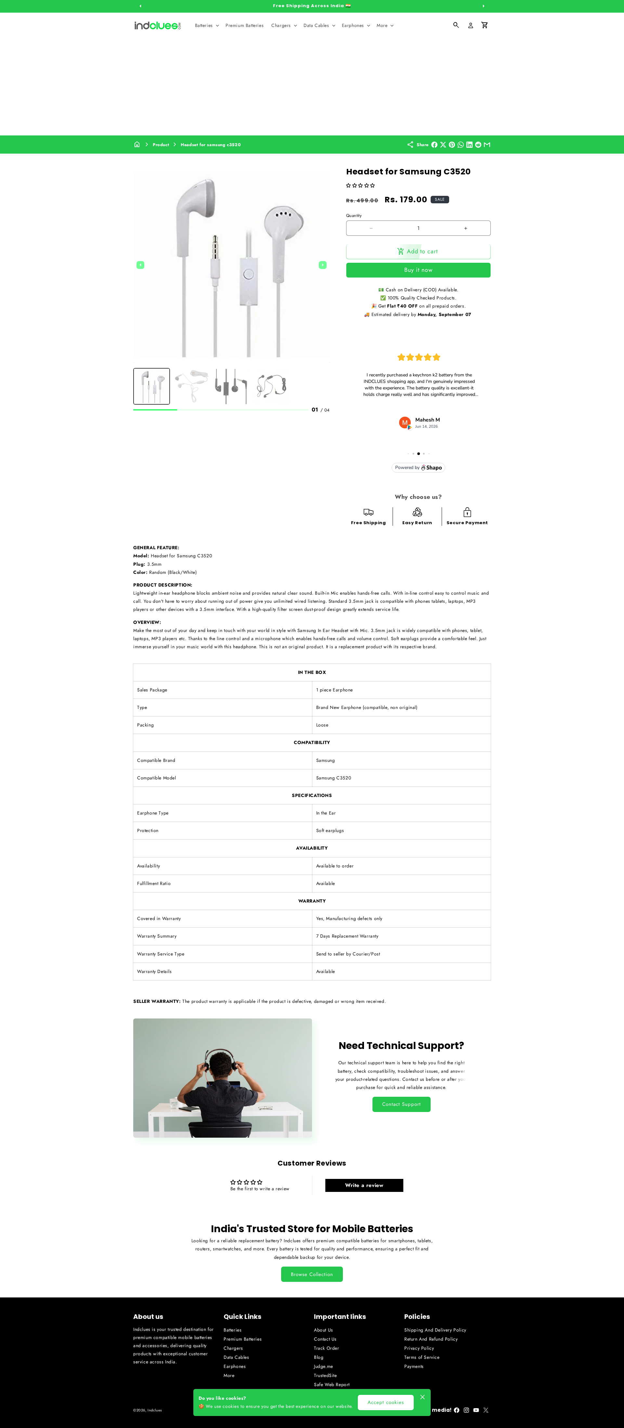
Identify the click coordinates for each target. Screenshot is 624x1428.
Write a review (364, 1185)
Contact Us (325, 1339)
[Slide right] (483, 6)
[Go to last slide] (140, 265)
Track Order (326, 1348)
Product (161, 145)
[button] (206, 25)
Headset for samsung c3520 (211, 145)
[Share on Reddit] (478, 145)
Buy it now (418, 270)
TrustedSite (325, 1375)
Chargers (233, 1348)
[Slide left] (140, 6)
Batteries (232, 1330)
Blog (318, 1357)
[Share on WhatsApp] (460, 145)
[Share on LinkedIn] (469, 145)
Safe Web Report (332, 1384)
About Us (323, 1330)
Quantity (354, 215)
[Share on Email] (487, 145)
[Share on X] (443, 145)
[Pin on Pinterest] (452, 145)
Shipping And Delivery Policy (435, 1330)
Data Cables (236, 1357)
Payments (414, 1366)
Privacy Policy (419, 1348)
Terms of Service (422, 1357)
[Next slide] (323, 265)
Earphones (235, 1366)
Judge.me (323, 1366)
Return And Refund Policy (431, 1339)
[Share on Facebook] (434, 145)
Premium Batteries (243, 1339)
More (229, 1375)
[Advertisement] (312, 86)
